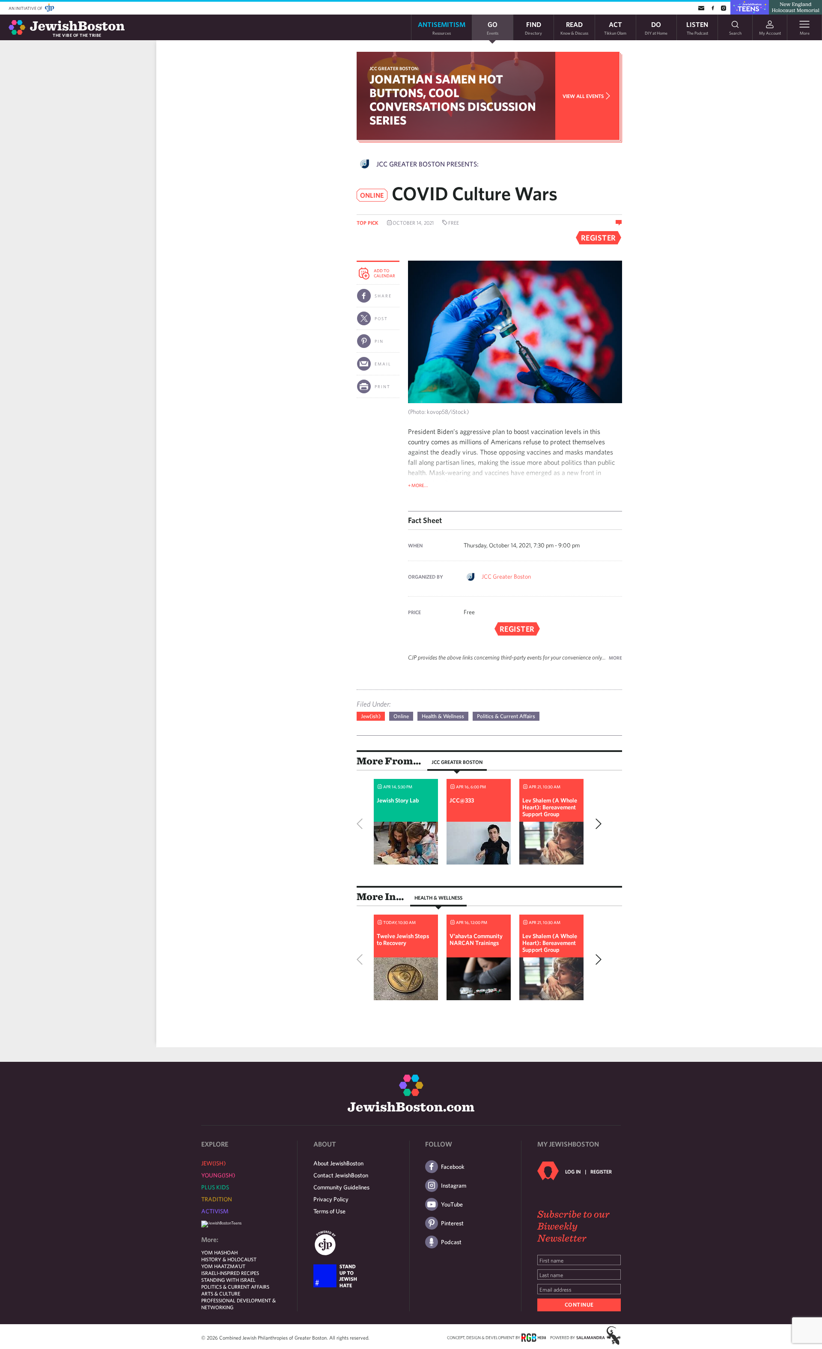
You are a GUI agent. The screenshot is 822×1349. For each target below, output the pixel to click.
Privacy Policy (330, 1199)
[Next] (596, 824)
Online (401, 716)
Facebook (453, 1166)
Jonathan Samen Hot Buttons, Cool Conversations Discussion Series (452, 99)
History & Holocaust (228, 1259)
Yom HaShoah (219, 1252)
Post (381, 318)
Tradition (216, 1199)
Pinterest (452, 1223)
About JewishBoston (338, 1163)
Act (615, 28)
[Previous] (361, 824)
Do (656, 28)
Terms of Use (329, 1211)
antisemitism (441, 28)
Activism (215, 1211)
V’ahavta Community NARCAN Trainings (476, 939)
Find (533, 28)
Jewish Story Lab (398, 800)
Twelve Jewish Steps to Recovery (403, 939)
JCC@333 (462, 800)
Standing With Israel (228, 1280)
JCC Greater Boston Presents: (427, 164)
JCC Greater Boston (506, 576)
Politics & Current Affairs (506, 716)
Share (383, 295)
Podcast (451, 1242)
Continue (579, 1304)
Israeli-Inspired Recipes (230, 1273)
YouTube (452, 1204)
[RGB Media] (533, 1337)
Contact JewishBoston (340, 1175)
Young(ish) (218, 1175)
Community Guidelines (341, 1187)
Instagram (453, 1185)
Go (492, 28)
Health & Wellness (443, 716)
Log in (573, 1171)
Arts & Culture (220, 1293)
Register (601, 1171)
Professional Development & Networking (238, 1303)
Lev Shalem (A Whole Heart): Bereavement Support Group (549, 807)
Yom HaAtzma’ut (223, 1266)
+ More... (418, 485)
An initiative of (26, 8)
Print (382, 386)
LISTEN (697, 28)
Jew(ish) (371, 716)
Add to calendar (384, 273)
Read (574, 28)
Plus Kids (215, 1187)
